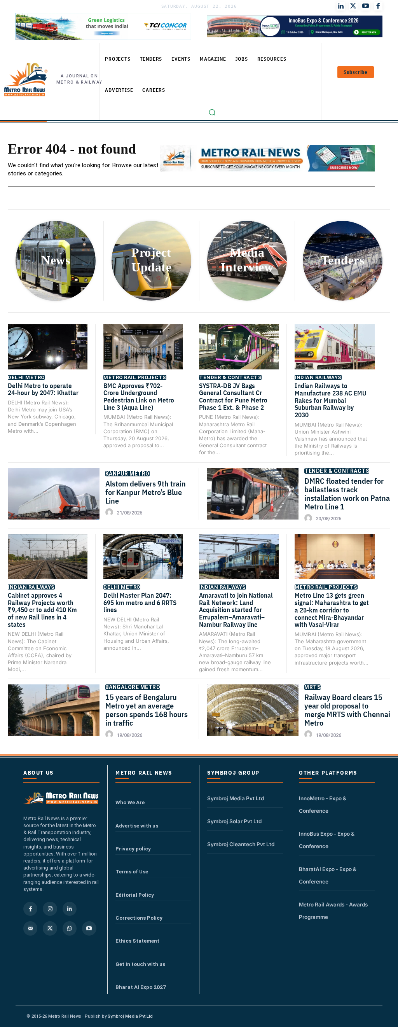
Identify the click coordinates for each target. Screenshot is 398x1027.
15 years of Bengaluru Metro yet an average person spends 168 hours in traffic (146, 710)
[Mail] (30, 928)
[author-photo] (110, 512)
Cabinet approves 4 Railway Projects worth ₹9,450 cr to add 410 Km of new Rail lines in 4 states (42, 610)
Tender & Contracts (230, 377)
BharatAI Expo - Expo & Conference (327, 875)
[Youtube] (365, 6)
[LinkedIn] (341, 6)
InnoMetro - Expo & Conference (322, 804)
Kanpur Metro (127, 473)
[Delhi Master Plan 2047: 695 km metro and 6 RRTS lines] (143, 562)
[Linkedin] (70, 909)
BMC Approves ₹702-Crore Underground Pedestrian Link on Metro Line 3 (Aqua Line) (138, 396)
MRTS (312, 687)
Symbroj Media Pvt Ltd (235, 798)
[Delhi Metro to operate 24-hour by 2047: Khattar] (47, 352)
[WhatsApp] (70, 928)
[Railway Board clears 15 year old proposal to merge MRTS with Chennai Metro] (252, 716)
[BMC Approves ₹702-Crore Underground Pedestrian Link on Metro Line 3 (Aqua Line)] (143, 352)
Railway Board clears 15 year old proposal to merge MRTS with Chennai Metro (347, 710)
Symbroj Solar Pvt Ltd (234, 821)
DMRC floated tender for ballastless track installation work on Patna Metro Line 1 (347, 494)
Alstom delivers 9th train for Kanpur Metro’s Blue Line (145, 492)
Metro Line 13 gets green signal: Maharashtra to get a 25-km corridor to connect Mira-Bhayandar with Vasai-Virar (332, 610)
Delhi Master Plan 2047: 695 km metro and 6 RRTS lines (139, 602)
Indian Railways (318, 377)
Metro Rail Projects (134, 377)
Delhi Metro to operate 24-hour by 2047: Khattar (43, 389)
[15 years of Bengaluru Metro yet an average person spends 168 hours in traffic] (54, 716)
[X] (50, 928)
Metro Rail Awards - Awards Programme (333, 910)
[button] (212, 112)
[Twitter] (353, 6)
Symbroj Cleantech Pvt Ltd (240, 844)
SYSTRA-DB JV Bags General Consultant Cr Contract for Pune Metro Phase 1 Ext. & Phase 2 (233, 396)
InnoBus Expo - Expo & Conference (326, 840)
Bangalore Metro (133, 687)
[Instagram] (50, 909)
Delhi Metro (26, 377)
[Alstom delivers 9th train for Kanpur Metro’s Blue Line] (54, 500)
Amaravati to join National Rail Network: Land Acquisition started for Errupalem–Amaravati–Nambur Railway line (236, 610)
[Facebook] (378, 6)
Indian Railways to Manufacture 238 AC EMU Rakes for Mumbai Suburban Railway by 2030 (331, 400)
